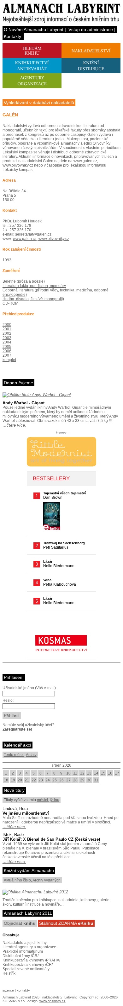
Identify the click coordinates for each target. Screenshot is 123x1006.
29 (82, 780)
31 (96, 780)
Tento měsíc (14, 755)
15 (103, 773)
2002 (7, 333)
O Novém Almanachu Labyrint (33, 29)
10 (68, 773)
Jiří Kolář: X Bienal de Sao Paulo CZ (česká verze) (51, 839)
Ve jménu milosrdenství (26, 813)
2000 (7, 324)
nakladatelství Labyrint (59, 997)
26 (61, 780)
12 (82, 773)
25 (54, 780)
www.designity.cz (52, 1001)
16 (110, 773)
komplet (9, 360)
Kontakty (12, 36)
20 (20, 780)
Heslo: (8, 700)
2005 (7, 346)
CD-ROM (10, 303)
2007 (7, 355)
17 (117, 773)
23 (40, 780)
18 (6, 780)
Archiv (31, 755)
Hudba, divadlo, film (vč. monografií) (33, 299)
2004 (7, 342)
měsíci (42, 800)
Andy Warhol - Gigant (23, 403)
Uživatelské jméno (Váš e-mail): (30, 688)
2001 (7, 329)
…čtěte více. (14, 425)
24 (47, 780)
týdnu (54, 800)
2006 (7, 351)
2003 (7, 338)
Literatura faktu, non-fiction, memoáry (34, 286)
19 (13, 780)
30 (89, 780)
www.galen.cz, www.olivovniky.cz (41, 239)
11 (75, 773)
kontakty (23, 990)
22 (34, 780)
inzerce (8, 990)
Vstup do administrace (90, 29)
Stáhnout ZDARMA (66, 923)
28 (75, 780)
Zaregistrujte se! (17, 729)
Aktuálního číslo (17, 880)
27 (68, 780)
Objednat (20, 923)
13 (89, 773)
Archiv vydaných (46, 880)
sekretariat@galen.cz (33, 234)
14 (96, 773)
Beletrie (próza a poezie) (24, 281)
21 (27, 780)
